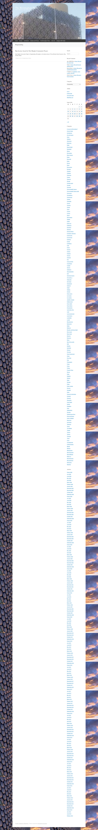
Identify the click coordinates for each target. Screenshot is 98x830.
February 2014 (70, 773)
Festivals (69, 257)
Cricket (68, 207)
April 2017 (69, 697)
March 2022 (69, 578)
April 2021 (69, 600)
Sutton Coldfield (70, 418)
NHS (68, 344)
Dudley (68, 221)
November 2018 (70, 659)
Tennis (68, 426)
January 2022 (70, 582)
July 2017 (69, 691)
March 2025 (69, 506)
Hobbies (68, 289)
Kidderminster (70, 301)
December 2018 (70, 657)
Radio (68, 374)
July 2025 (69, 498)
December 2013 (70, 777)
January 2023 (70, 558)
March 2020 (69, 627)
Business (69, 169)
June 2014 (69, 765)
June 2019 (69, 645)
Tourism (68, 432)
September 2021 (70, 590)
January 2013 (70, 799)
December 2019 (70, 633)
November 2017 (70, 683)
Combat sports (70, 183)
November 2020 (70, 611)
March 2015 (69, 747)
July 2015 (69, 739)
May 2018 (69, 671)
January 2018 (70, 679)
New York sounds (70, 342)
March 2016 (69, 723)
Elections (69, 229)
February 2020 (70, 629)
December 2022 (70, 560)
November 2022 (70, 562)
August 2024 (69, 520)
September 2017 (70, 687)
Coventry (69, 205)
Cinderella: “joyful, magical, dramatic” (73, 72)
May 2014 (69, 767)
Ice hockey (69, 295)
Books (68, 157)
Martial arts (69, 324)
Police (68, 366)
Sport (68, 408)
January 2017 (70, 703)
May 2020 (69, 623)
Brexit (68, 165)
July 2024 (69, 522)
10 (68, 111)
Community (69, 193)
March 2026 (69, 482)
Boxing (68, 163)
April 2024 (69, 528)
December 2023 (70, 536)
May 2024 (69, 526)
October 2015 (70, 733)
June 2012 (69, 813)
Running (68, 388)
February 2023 (70, 556)
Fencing (68, 255)
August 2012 (69, 809)
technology (69, 422)
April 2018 (69, 673)
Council (68, 203)
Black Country (70, 155)
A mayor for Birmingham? (72, 129)
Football (68, 265)
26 (72, 116)
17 (68, 113)
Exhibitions (69, 243)
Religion (68, 378)
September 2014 (70, 759)
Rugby (68, 384)
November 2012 (70, 803)
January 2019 (70, 655)
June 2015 (69, 741)
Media (68, 326)
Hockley (68, 291)
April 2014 (69, 769)
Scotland (69, 396)
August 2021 (69, 592)
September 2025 (70, 494)
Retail (68, 380)
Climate (68, 181)
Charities (69, 171)
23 (81, 113)
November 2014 (70, 755)
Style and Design (70, 416)
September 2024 (70, 518)
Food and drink (70, 261)
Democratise (69, 217)
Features (69, 253)
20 (74, 113)
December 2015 (70, 729)
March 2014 (69, 771)
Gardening (69, 269)
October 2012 (70, 805)
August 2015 (69, 737)
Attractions (69, 141)
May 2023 (69, 550)
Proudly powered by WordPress (21, 823)
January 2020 (70, 631)
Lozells (68, 320)
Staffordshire (69, 410)
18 (70, 113)
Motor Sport (69, 334)
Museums (69, 338)
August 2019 (69, 641)
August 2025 (69, 496)
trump (68, 440)
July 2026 (69, 474)
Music (68, 340)
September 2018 (70, 663)
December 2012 (70, 801)
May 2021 (69, 598)
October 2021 (70, 588)
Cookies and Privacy (34, 40)
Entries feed (69, 93)
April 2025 (69, 504)
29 (79, 116)
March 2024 (69, 530)
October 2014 (70, 757)
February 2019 (70, 653)
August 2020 (69, 617)
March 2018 (69, 675)
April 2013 (69, 793)
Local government (70, 314)
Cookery (68, 199)
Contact (20, 40)
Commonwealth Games (72, 189)
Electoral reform (70, 231)
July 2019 (69, 643)
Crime (68, 209)
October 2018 (70, 661)
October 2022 (70, 564)
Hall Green (69, 281)
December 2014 (70, 753)
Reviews (68, 382)
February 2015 (70, 749)
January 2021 (70, 607)
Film (68, 259)
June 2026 (69, 476)
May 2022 (69, 574)
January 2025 (70, 510)
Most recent (69, 332)
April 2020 (69, 625)
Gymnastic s (69, 277)
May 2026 (69, 478)
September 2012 (70, 807)
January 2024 (70, 534)
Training (68, 434)
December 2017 (70, 681)
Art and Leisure (70, 135)
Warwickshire (69, 450)
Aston (68, 137)
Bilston (68, 151)
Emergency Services (71, 233)
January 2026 (70, 486)
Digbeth (68, 219)
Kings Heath (69, 303)
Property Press (70, 370)
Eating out (69, 223)
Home (16, 40)
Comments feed (70, 95)
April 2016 (69, 721)
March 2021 (69, 603)
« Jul (68, 122)
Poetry (68, 364)
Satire (68, 392)
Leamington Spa (70, 310)
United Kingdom (70, 444)
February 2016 (70, 725)
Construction (69, 197)
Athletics (69, 139)
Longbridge (69, 318)
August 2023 (69, 544)
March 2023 (69, 554)
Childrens (69, 173)
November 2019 (70, 635)
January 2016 (70, 727)
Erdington (69, 239)
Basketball (69, 149)
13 (74, 111)
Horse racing (69, 293)
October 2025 (70, 492)
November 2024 (70, 514)
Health (68, 287)
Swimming (69, 420)
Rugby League (70, 386)
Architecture (69, 133)
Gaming (68, 267)
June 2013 (69, 789)
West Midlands (70, 454)
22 (79, 113)
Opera (68, 356)
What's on (69, 456)
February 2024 (70, 532)
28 (77, 116)
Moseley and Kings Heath (72, 330)
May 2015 (69, 743)
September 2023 (70, 542)
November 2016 (70, 707)
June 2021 (69, 596)
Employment (69, 235)
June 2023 (69, 548)
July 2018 (69, 667)
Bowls (68, 161)
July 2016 (69, 715)
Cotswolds (69, 201)
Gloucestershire (70, 271)
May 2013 (69, 791)
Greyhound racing (70, 275)
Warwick (68, 448)
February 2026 (70, 484)
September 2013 (70, 783)
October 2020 (70, 613)
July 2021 (69, 594)
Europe (68, 241)
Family (68, 247)
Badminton (69, 143)
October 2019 (70, 637)
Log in (68, 91)
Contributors (26, 40)
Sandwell (69, 390)
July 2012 (69, 811)
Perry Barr (69, 358)
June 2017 (69, 693)
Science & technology (71, 394)
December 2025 (70, 488)
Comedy (68, 185)
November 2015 (70, 731)
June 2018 (69, 669)
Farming (68, 249)
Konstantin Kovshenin (42, 823)
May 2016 (69, 719)
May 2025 (69, 502)
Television (69, 424)
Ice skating (69, 297)
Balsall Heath (69, 147)
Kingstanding (25, 58)
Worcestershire (70, 460)
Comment (69, 187)
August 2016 (69, 713)
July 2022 (69, 570)
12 (72, 111)
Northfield (69, 348)
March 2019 (69, 651)
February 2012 (70, 815)
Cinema (68, 177)
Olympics (69, 352)
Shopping (69, 398)
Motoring (69, 336)
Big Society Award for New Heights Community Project (31, 51)
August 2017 (69, 689)
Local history (69, 316)
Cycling (68, 211)
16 (81, 111)
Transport (69, 436)
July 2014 (69, 763)
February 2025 (70, 508)
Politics (29, 58)
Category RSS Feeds (60, 40)
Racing (68, 372)
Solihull (68, 404)
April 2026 (69, 480)
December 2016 (70, 705)
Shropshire (69, 400)
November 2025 (70, 490)
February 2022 (70, 580)
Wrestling (69, 464)
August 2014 (69, 761)
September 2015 (70, 735)
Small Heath (69, 402)
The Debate (69, 428)
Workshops (69, 462)
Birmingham (69, 153)
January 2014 (70, 775)
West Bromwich (70, 452)
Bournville (69, 159)
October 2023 (70, 540)
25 (70, 116)
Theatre (68, 430)
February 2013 (70, 797)
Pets (68, 360)
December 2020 (70, 609)
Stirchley (69, 412)
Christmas (69, 175)
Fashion (68, 251)
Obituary (68, 350)
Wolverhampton (70, 458)
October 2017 (70, 685)
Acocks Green (70, 131)
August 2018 (69, 665)
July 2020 (69, 619)
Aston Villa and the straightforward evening (74, 69)
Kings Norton (69, 305)
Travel (68, 438)
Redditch (69, 376)
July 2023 (69, 546)
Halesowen (69, 279)
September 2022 (70, 566)
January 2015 (70, 751)
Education (69, 227)
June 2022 (69, 572)
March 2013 (69, 795)
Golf (68, 273)
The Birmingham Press (26, 7)
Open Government (71, 354)
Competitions (69, 195)
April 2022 (69, 576)
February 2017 (70, 701)
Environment (69, 237)
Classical (69, 179)
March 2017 (69, 699)
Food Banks (69, 263)
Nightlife (68, 346)
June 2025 (69, 500)
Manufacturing (70, 322)
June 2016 (69, 717)
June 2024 (69, 524)
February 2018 (70, 677)
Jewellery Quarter (70, 299)
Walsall (68, 446)
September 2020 (70, 615)
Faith (68, 245)
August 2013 (69, 785)
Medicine (69, 328)
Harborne (69, 285)
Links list (53, 40)
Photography (69, 362)
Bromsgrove (69, 167)
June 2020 (69, 621)
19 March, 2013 (18, 58)
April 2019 (69, 649)
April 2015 (69, 745)
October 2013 (70, 781)
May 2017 (69, 695)
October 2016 (70, 709)
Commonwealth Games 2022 (73, 191)
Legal (68, 312)
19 (72, 113)
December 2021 (70, 584)
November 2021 (70, 586)
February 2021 (70, 605)
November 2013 (70, 779)
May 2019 (69, 647)
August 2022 (69, 568)
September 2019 (70, 639)
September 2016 (70, 711)
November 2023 (70, 538)
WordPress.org (70, 97)
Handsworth (69, 283)
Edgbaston (69, 225)
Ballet (68, 145)
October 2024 (70, 516)
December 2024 (70, 512)
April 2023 (69, 552)
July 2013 (69, 787)
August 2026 (69, 472)
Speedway (69, 406)
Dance (68, 215)
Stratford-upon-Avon (71, 414)
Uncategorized (70, 442)
